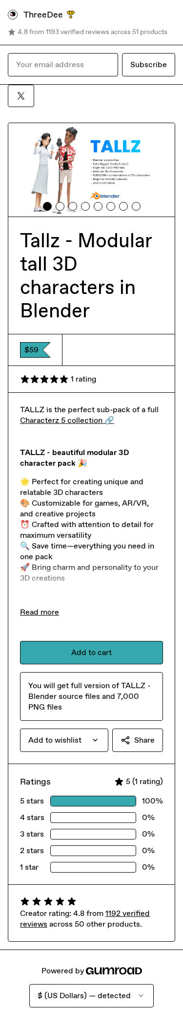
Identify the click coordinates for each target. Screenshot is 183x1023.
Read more (39, 612)
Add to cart (91, 652)
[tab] (47, 206)
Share (144, 740)
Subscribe (148, 64)
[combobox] (64, 740)
